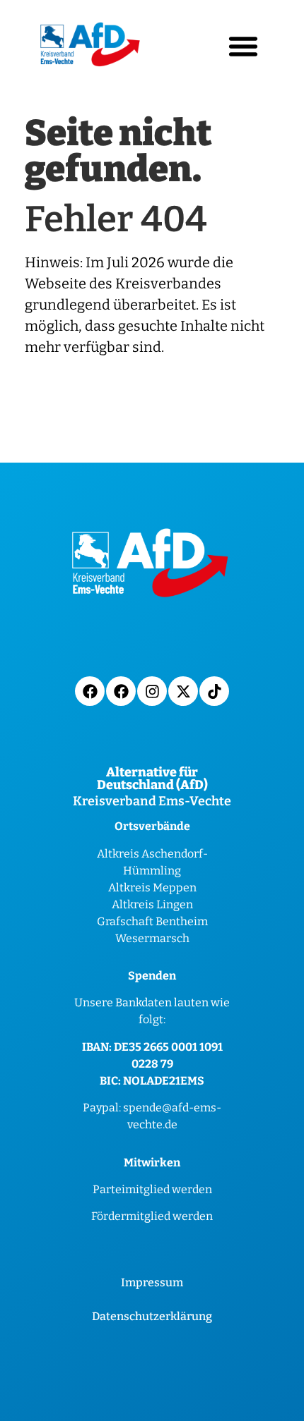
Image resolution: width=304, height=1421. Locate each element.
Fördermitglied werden (152, 1216)
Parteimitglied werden (152, 1189)
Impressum (152, 1282)
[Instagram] (152, 691)
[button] (243, 46)
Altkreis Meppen (152, 887)
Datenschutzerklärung (152, 1316)
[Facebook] (90, 691)
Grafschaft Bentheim (152, 921)
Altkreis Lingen (152, 904)
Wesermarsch (152, 938)
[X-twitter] (183, 691)
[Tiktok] (214, 691)
